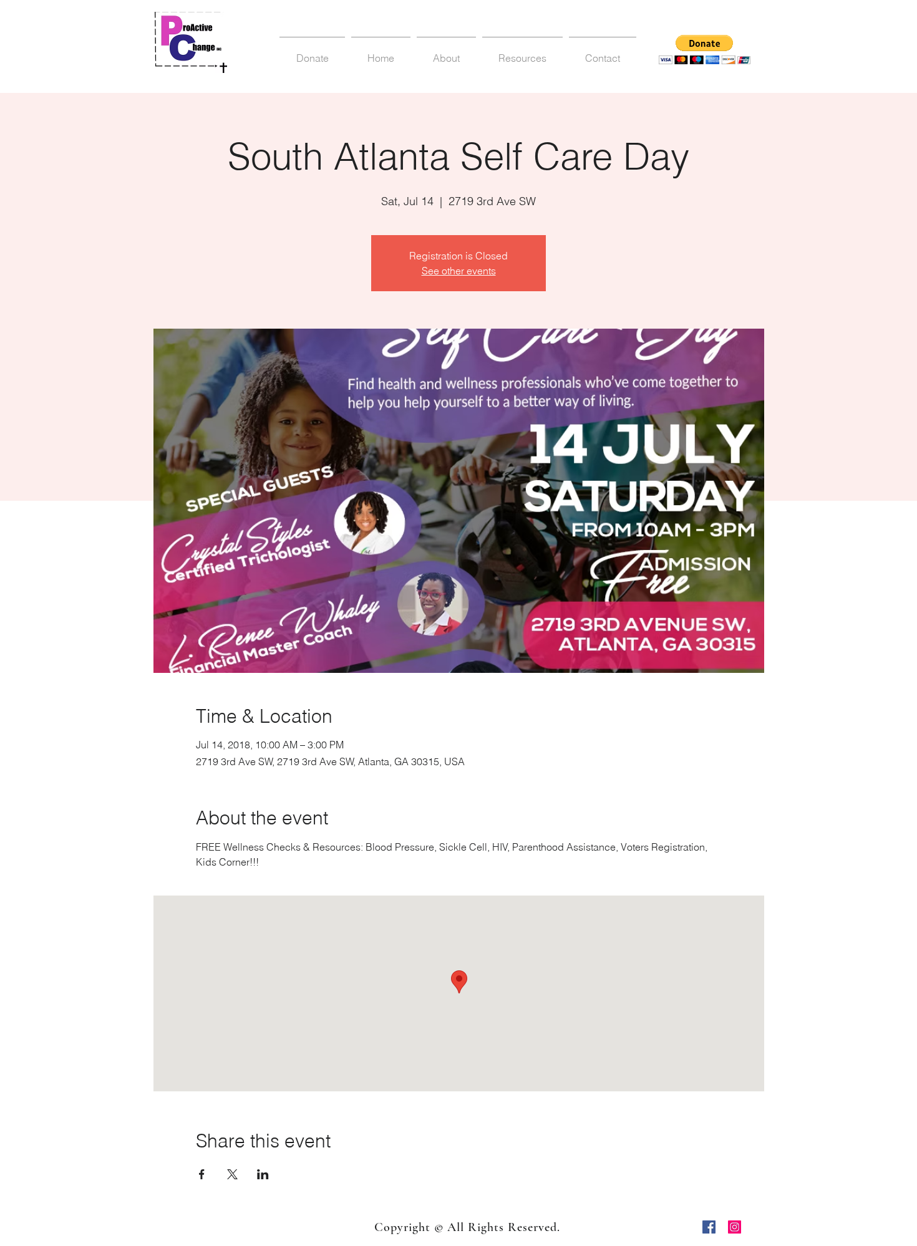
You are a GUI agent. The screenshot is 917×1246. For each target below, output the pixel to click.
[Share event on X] (232, 1174)
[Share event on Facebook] (202, 1174)
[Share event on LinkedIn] (263, 1174)
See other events (459, 270)
